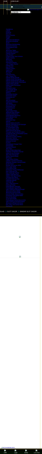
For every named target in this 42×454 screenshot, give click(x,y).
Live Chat (37, 452)
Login (15, 452)
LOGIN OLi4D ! (15, 1)
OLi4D (5, 1)
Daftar (26, 452)
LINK (5, 452)
